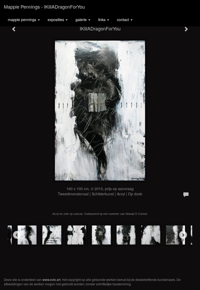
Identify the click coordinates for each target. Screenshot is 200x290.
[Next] (183, 235)
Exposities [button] (56, 19)
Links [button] (102, 19)
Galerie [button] (82, 19)
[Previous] (17, 235)
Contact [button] (123, 19)
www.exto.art (51, 279)
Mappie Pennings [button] (22, 19)
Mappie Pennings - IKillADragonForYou (44, 6)
